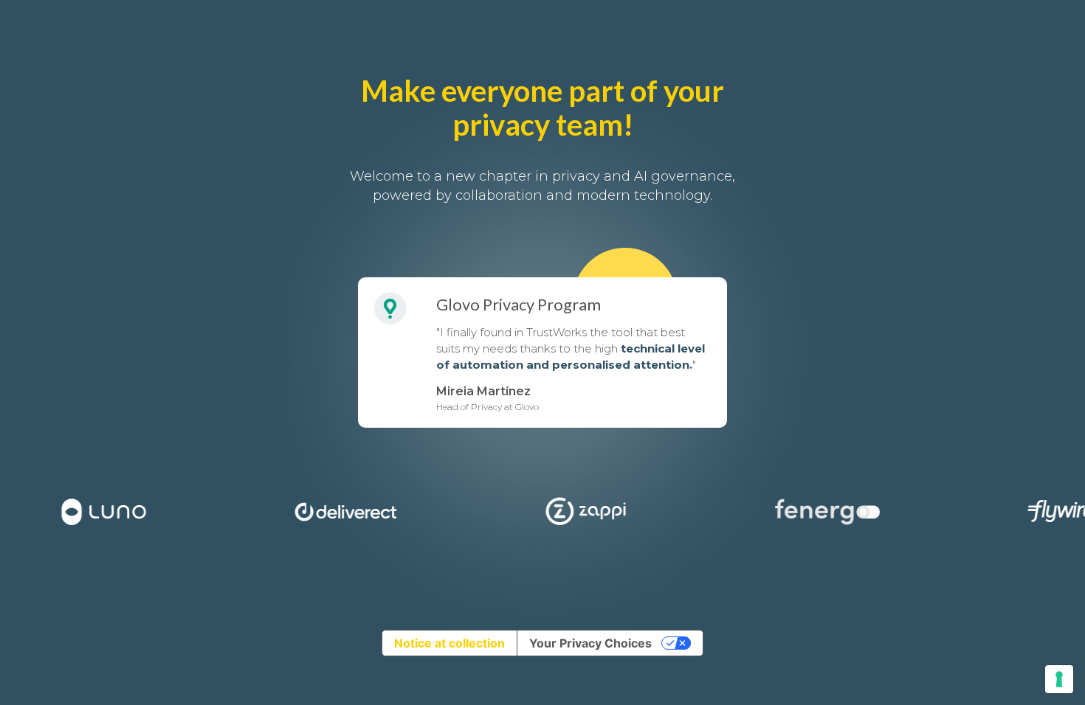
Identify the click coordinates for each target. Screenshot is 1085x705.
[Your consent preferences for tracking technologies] (1059, 679)
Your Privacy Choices (590, 643)
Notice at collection (449, 643)
